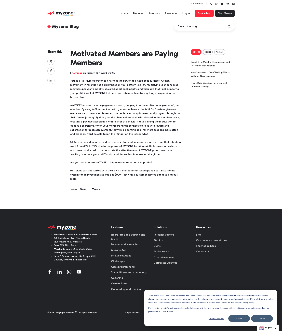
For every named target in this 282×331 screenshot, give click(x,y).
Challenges (118, 261)
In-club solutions (121, 255)
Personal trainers (164, 234)
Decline (262, 318)
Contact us (202, 251)
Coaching (117, 277)
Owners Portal (119, 283)
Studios (158, 240)
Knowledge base (206, 245)
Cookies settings (216, 318)
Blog (198, 234)
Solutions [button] (154, 13)
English (268, 327)
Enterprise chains (164, 257)
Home (124, 13)
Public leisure (161, 251)
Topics (208, 52)
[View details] (211, 3)
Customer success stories (211, 240)
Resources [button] (171, 13)
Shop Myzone (225, 13)
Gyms (157, 245)
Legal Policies (132, 312)
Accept (239, 318)
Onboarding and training (126, 289)
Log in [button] (186, 13)
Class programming (123, 266)
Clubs (83, 189)
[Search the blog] (229, 26)
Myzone (96, 189)
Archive (220, 52)
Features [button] (138, 13)
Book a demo (204, 13)
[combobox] (268, 328)
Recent (196, 52)
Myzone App (118, 250)
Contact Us (197, 3)
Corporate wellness (165, 262)
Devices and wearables (125, 244)
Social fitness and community (129, 272)
